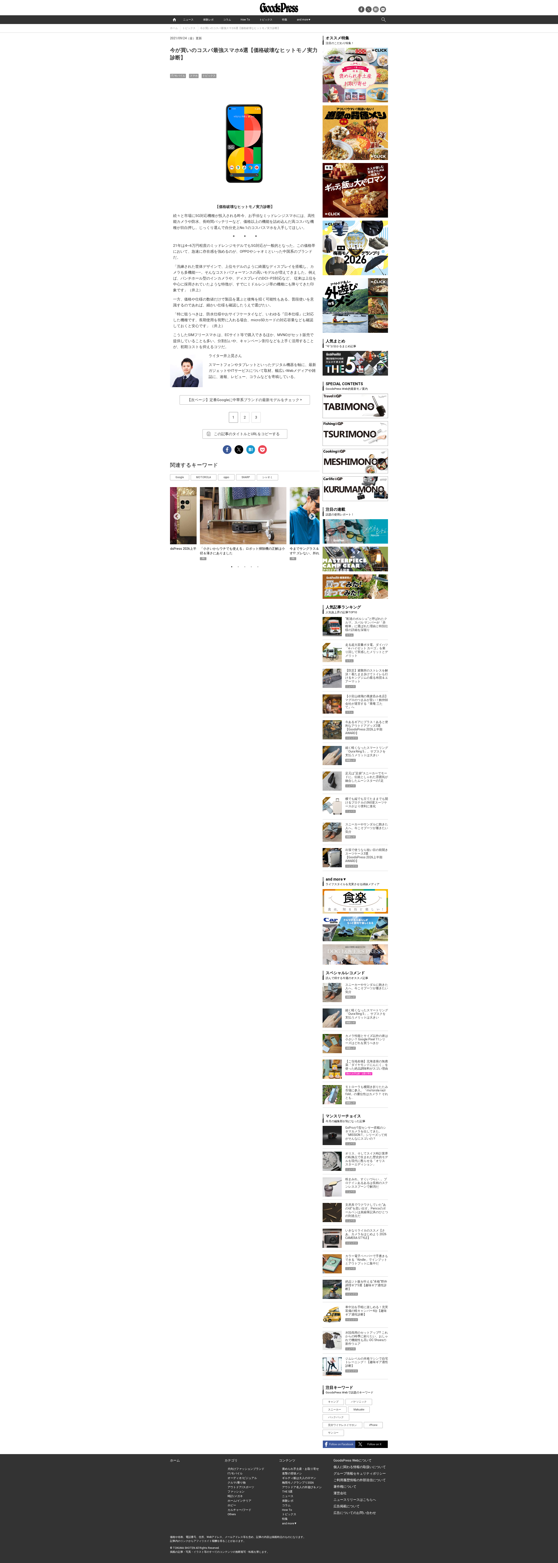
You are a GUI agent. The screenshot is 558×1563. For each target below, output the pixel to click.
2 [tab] (238, 567)
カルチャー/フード (239, 1509)
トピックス (265, 19)
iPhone (373, 1425)
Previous (175, 515)
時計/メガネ (235, 1496)
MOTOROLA (203, 477)
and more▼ (304, 19)
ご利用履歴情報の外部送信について (359, 1480)
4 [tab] (251, 567)
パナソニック (359, 1401)
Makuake (359, 1409)
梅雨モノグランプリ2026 (298, 1482)
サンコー (333, 1432)
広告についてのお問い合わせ (354, 1513)
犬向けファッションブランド (246, 1468)
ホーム (174, 28)
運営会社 (340, 1493)
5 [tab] (258, 567)
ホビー (232, 1505)
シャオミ (267, 477)
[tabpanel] (245, 523)
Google (179, 477)
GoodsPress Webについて (352, 1460)
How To (245, 19)
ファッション (236, 1491)
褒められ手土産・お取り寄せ (300, 1468)
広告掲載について (346, 1506)
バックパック (336, 1417)
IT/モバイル (178, 75)
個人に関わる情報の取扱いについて (359, 1467)
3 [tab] (245, 567)
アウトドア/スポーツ (241, 1487)
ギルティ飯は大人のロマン (299, 1478)
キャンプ (333, 1401)
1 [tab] (232, 567)
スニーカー (334, 1409)
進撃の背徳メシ (292, 1473)
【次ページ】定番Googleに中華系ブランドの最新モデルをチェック (244, 400)
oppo (226, 477)
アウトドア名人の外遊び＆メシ (302, 1487)
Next (310, 515)
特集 (284, 19)
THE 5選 (287, 1491)
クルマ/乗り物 (237, 1482)
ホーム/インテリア (239, 1500)
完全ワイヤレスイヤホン (342, 1425)
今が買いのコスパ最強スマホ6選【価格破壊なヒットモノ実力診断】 (240, 28)
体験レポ (208, 19)
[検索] (383, 19)
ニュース (188, 19)
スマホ (194, 75)
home (174, 19)
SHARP (246, 477)
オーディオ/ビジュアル (242, 1478)
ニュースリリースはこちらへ (354, 1500)
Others (232, 1514)
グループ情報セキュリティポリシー (359, 1473)
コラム (227, 19)
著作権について (344, 1487)
